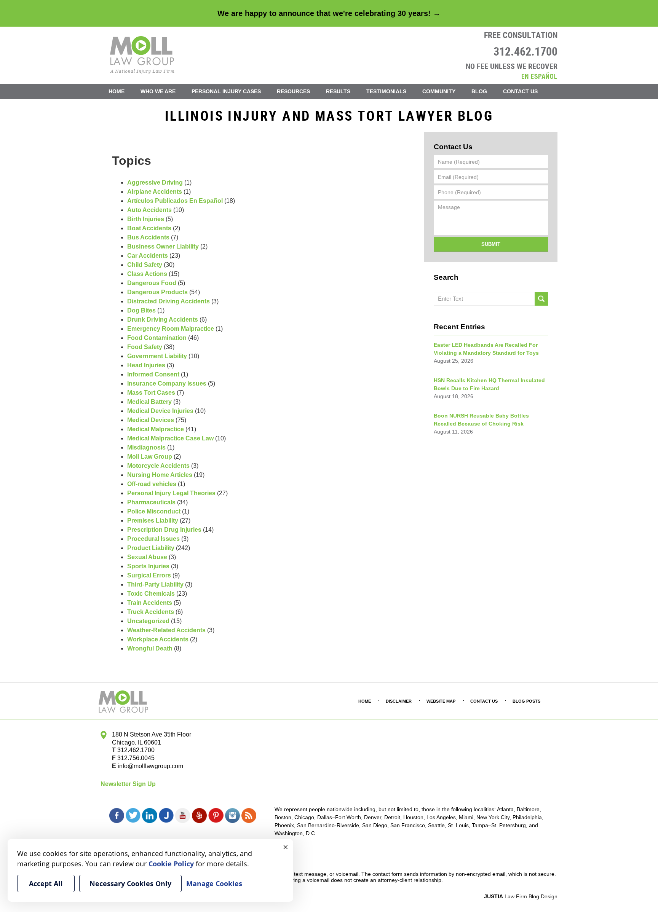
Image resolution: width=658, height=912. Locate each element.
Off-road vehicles (151, 484)
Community (438, 91)
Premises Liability (152, 520)
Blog (479, 91)
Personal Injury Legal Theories (171, 493)
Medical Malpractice (155, 429)
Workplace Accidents (157, 639)
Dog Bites (141, 310)
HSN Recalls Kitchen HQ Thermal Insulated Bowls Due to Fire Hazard (489, 384)
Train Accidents (149, 602)
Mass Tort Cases (151, 392)
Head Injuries (146, 365)
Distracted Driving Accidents (168, 301)
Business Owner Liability (163, 246)
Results (338, 91)
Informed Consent (153, 374)
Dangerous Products (157, 292)
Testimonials (386, 91)
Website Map (440, 701)
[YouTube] (182, 816)
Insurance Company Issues (166, 383)
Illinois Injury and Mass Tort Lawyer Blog (142, 54)
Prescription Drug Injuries (164, 529)
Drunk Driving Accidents (162, 319)
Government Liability (157, 356)
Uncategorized (148, 621)
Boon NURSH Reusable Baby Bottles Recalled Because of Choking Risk (481, 420)
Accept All (46, 883)
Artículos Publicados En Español (175, 201)
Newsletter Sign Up (128, 784)
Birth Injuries (145, 219)
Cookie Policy (171, 863)
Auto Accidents (149, 210)
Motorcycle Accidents (158, 465)
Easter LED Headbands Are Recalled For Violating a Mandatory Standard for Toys (486, 349)
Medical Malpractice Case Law (170, 438)
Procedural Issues (153, 539)
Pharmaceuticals (151, 502)
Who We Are (158, 91)
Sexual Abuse (147, 557)
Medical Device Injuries (160, 411)
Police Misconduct (153, 511)
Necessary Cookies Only (130, 883)
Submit (490, 244)
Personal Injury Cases (226, 91)
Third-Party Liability (155, 584)
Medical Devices (150, 420)
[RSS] (248, 816)
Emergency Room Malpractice (170, 328)
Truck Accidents (150, 612)
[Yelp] (199, 816)
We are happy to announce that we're (329, 13)
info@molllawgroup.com (150, 766)
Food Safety (144, 347)
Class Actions (147, 274)
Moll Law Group (149, 456)
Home (117, 91)
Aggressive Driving (155, 182)
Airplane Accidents (154, 191)
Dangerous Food (151, 283)
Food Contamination (157, 338)
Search (541, 299)
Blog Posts (526, 701)
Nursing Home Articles (159, 475)
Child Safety (144, 264)
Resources (293, 91)
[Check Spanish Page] (539, 75)
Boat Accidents (149, 228)
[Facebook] (116, 816)
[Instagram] (232, 816)
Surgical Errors (149, 575)
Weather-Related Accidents (166, 630)
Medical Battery (149, 402)
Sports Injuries (148, 566)
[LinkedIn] (149, 816)
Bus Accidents (148, 237)
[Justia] (166, 816)
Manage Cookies (214, 883)
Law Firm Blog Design (520, 896)
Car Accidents (147, 255)
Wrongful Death (149, 648)
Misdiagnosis (146, 447)
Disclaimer (399, 701)
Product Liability (150, 548)
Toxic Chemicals (151, 593)
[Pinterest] (215, 816)
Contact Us (520, 91)
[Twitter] (133, 816)
